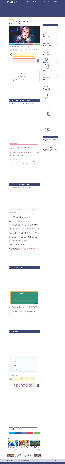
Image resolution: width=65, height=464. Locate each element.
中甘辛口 (47, 123)
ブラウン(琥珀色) (48, 134)
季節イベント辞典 (50, 108)
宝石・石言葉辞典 (50, 110)
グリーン (47, 130)
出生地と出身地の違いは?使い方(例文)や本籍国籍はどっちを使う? (50, 170)
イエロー (47, 129)
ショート (47, 117)
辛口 (47, 121)
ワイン (47, 148)
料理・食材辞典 (50, 89)
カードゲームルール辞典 (50, 97)
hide (27, 84)
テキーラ (47, 146)
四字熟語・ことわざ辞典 (50, 72)
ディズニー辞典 (50, 63)
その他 (47, 153)
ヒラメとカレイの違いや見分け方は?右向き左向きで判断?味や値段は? (50, 176)
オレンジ (47, 128)
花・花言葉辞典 (50, 112)
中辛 (47, 122)
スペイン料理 (51, 93)
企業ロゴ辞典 (50, 69)
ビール (47, 150)
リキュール (47, 149)
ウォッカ (47, 145)
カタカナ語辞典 (50, 56)
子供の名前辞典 (50, 99)
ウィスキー (47, 151)
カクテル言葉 (51, 154)
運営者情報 (28, 1)
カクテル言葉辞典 (50, 114)
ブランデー (47, 152)
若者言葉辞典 (50, 76)
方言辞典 (50, 67)
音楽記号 (51, 84)
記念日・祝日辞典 (50, 103)
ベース (51, 143)
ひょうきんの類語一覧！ (17, 91)
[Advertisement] (32, 10)
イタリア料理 (51, 91)
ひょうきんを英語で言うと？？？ (18, 90)
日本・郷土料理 (51, 90)
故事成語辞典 (50, 74)
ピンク (47, 132)
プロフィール (34, 1)
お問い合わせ (55, 1)
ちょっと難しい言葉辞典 (50, 54)
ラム (47, 147)
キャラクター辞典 (50, 106)
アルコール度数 (51, 137)
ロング (47, 118)
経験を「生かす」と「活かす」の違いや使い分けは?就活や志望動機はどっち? (50, 173)
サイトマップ (40, 1)
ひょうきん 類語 (11, 440)
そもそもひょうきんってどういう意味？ (19, 87)
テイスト (51, 119)
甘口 (47, 120)
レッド (47, 127)
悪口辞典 (50, 60)
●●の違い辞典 (10, 19)
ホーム (23, 1)
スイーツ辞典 (50, 80)
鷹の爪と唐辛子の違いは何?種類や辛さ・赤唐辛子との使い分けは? (50, 166)
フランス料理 (51, 92)
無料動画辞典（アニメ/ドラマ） (50, 101)
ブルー (47, 131)
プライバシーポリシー (47, 1)
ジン (47, 144)
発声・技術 (51, 85)
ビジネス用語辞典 (50, 65)
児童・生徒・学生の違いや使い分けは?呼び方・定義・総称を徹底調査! (50, 180)
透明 (47, 126)
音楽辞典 (50, 83)
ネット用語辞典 (50, 78)
